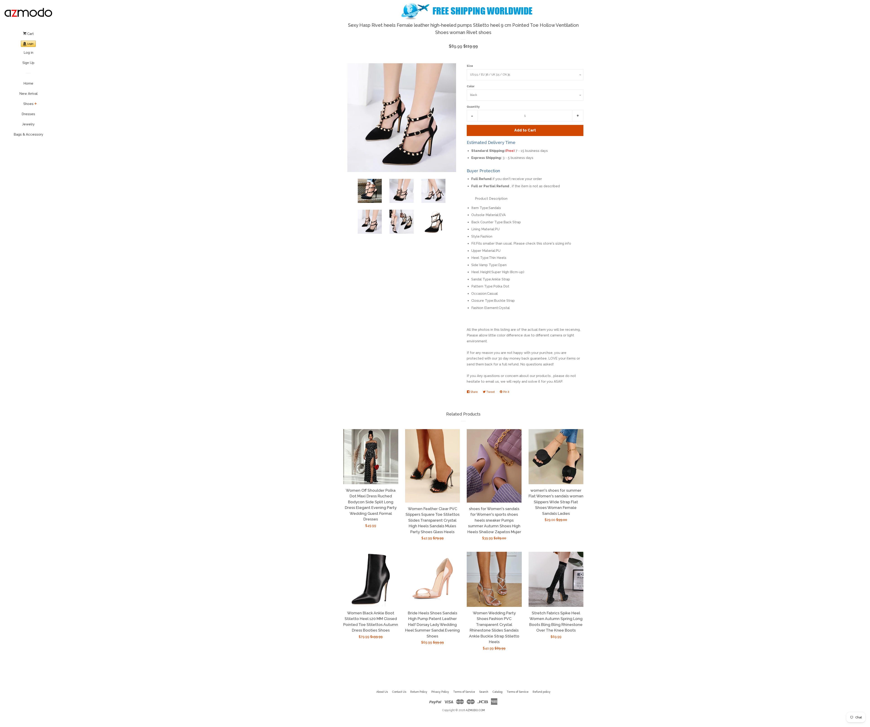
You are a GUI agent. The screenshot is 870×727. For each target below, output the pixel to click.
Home (28, 83)
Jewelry (28, 124)
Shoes (28, 104)
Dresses (28, 114)
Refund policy (542, 691)
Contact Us (399, 691)
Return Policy (418, 691)
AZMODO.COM (475, 710)
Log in (28, 53)
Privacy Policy (440, 691)
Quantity (473, 106)
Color (471, 86)
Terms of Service (464, 691)
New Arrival (28, 94)
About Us (382, 691)
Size (470, 66)
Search (483, 691)
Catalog (497, 691)
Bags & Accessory (28, 134)
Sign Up (28, 63)
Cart (30, 34)
